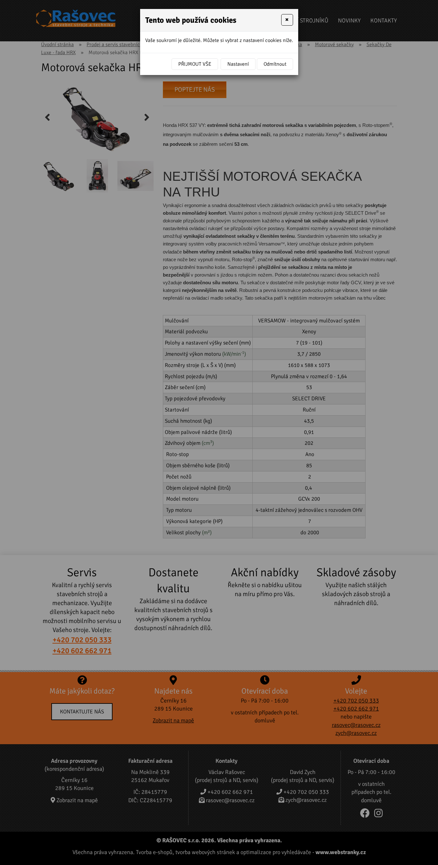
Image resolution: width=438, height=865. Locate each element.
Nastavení (238, 64)
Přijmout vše (194, 64)
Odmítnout (275, 64)
